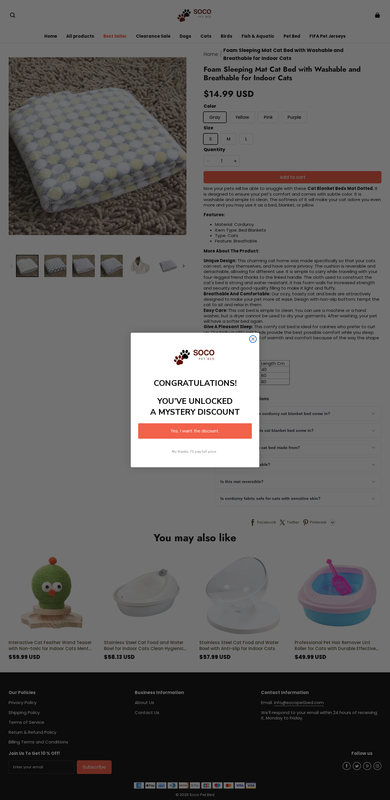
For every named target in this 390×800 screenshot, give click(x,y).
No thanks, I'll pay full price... (195, 451)
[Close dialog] (253, 339)
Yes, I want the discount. (195, 431)
